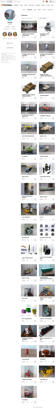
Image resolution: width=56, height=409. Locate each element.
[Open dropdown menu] (17, 16)
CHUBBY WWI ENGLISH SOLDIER (28, 75)
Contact (2, 60)
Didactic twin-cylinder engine (46, 298)
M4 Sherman (25, 237)
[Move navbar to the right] (54, 5)
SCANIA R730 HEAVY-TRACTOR (28, 115)
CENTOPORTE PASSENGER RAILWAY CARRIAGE (46, 278)
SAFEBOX (42, 359)
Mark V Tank (25, 278)
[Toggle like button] (23, 37)
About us (6, 60)
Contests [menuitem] (38, 5)
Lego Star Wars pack (45, 237)
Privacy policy (3, 58)
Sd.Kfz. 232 (43, 136)
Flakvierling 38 (44, 156)
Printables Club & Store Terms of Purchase (8, 56)
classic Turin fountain (46, 318)
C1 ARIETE (25, 156)
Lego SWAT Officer (45, 176)
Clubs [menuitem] (25, 5)
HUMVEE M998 (44, 95)
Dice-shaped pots (27, 318)
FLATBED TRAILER (45, 115)
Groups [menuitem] (53, 5)
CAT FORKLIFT (26, 217)
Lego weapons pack (27, 257)
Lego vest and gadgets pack (46, 257)
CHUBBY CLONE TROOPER (44, 34)
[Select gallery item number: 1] (27, 72)
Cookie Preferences (10, 58)
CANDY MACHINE (27, 379)
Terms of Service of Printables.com (7, 55)
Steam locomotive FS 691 (46, 339)
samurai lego (25, 359)
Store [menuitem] (21, 5)
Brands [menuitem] (43, 5)
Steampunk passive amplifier (27, 339)
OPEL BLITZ (25, 176)
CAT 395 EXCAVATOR (28, 136)
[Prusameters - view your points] (47, 1)
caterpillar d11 (44, 379)
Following (13, 28)
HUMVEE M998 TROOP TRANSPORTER (28, 95)
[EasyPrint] (44, 1)
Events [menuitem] (48, 5)
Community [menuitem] (31, 5)
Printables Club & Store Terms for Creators (8, 57)
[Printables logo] (6, 5)
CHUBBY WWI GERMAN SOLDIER (46, 55)
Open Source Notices (4, 59)
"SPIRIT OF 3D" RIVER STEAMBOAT (28, 34)
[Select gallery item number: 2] (29, 315)
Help (10, 59)
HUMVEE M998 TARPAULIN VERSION (46, 75)
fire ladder (25, 399)
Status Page (14, 59)
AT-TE (41, 217)
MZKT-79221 (43, 196)
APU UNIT (24, 298)
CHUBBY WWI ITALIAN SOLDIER (28, 55)
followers (7, 28)
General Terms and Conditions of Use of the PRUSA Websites (8, 54)
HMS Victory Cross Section (27, 197)
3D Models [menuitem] (16, 5)
